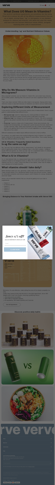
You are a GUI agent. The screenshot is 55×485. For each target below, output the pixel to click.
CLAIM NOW (15, 249)
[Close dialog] (50, 228)
